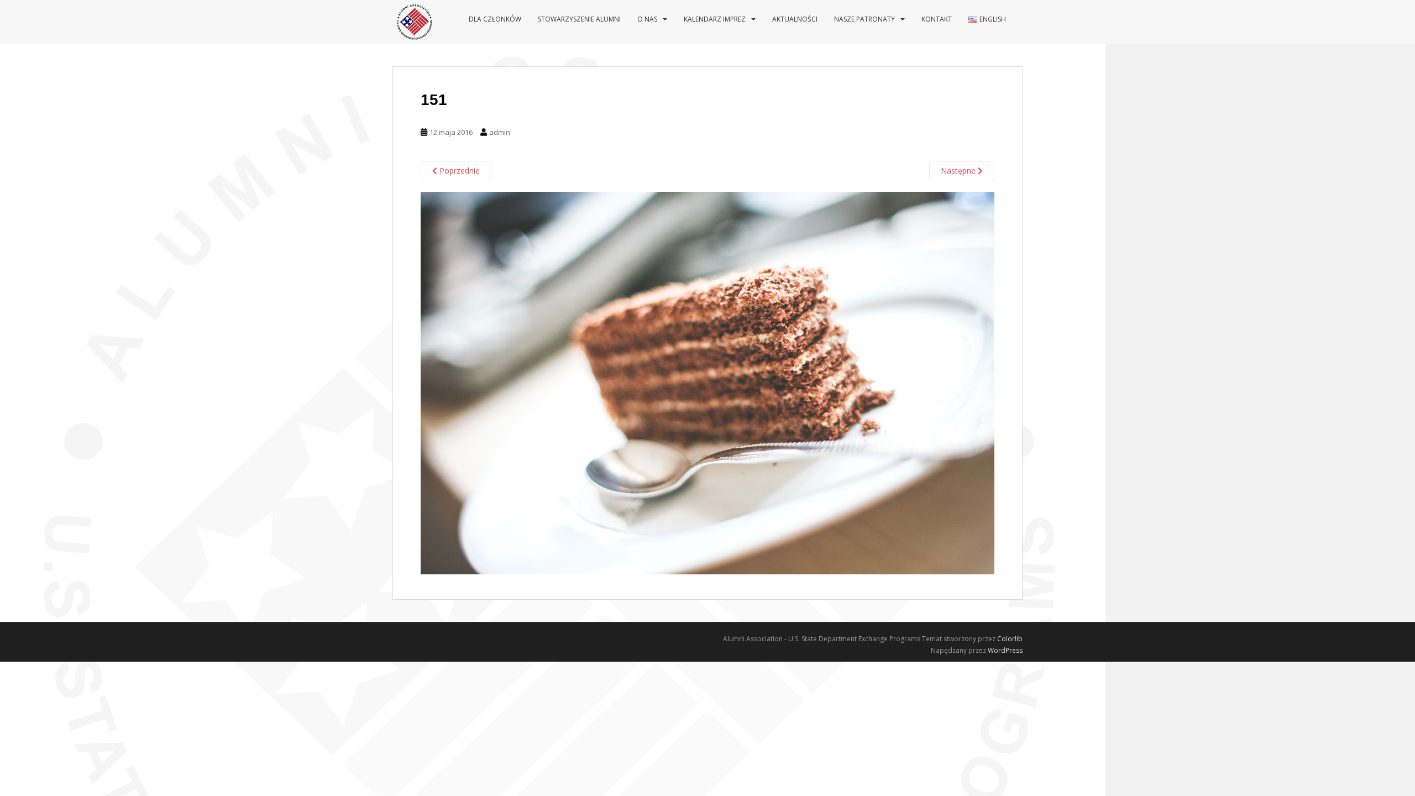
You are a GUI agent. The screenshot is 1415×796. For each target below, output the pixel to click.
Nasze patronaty (864, 19)
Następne (959, 170)
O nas (647, 19)
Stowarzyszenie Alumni (579, 19)
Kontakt (936, 19)
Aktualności (794, 19)
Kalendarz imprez (715, 19)
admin (499, 132)
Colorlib (1010, 638)
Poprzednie (458, 170)
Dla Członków (495, 19)
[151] (707, 382)
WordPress (1005, 650)
